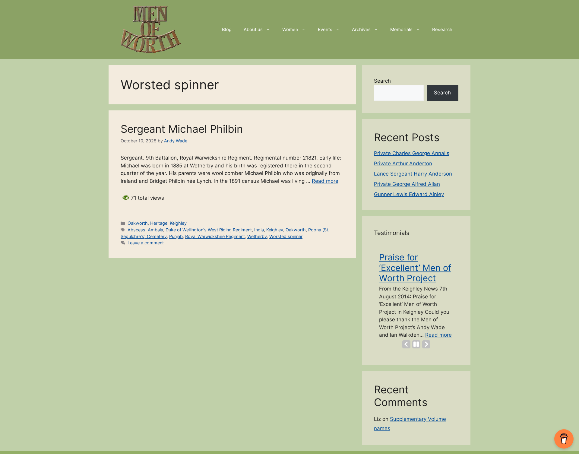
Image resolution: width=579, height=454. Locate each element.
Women (290, 29)
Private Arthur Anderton (403, 163)
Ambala (155, 229)
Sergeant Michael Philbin (182, 128)
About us (253, 29)
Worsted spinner (285, 236)
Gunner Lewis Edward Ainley (409, 194)
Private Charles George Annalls (411, 153)
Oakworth (138, 223)
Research (442, 29)
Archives (361, 29)
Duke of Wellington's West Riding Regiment (209, 229)
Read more (325, 181)
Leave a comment (146, 242)
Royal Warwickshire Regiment (215, 236)
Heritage (158, 223)
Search (382, 81)
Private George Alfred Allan (407, 184)
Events (325, 29)
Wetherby (257, 236)
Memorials (401, 29)
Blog (227, 29)
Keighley (178, 223)
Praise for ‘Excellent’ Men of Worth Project (415, 267)
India (259, 229)
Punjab (176, 236)
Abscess (136, 229)
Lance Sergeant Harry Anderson (413, 174)
